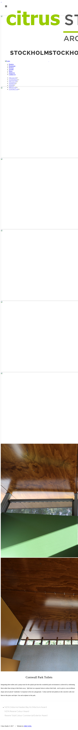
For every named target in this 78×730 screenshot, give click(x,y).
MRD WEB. (28, 726)
